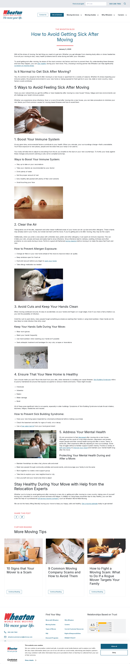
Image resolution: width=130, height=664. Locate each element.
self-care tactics (65, 448)
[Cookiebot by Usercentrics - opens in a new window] (12, 660)
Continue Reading (14, 592)
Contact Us (42, 15)
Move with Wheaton (52, 620)
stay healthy (41, 64)
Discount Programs (52, 638)
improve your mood (80, 448)
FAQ (47, 633)
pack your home (51, 261)
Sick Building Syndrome (102, 380)
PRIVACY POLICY (70, 638)
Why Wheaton (107, 15)
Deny (114, 652)
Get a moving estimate (90, 504)
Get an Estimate (57, 15)
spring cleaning (71, 241)
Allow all (114, 646)
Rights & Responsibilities (73, 633)
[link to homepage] (12, 14)
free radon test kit (27, 426)
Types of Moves (51, 629)
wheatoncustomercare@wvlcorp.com (20, 637)
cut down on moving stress (24, 66)
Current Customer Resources (74, 629)
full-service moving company (48, 498)
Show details (29, 660)
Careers (121, 15)
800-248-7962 (115, 4)
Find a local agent (78, 4)
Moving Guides (90, 15)
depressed (82, 437)
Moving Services (73, 15)
